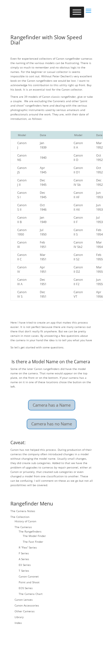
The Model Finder (34, 536)
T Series (24, 571)
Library (19, 617)
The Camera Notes (22, 511)
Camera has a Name (52, 405)
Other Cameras (25, 611)
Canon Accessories (27, 605)
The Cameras (23, 527)
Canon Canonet (29, 576)
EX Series (25, 565)
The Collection (19, 517)
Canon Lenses (24, 600)
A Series (24, 559)
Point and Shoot (29, 582)
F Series (24, 553)
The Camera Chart (31, 594)
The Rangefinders (30, 531)
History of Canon (25, 521)
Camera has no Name (51, 424)
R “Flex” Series (28, 547)
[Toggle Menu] (77, 12)
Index (18, 623)
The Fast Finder (33, 542)
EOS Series (26, 588)
